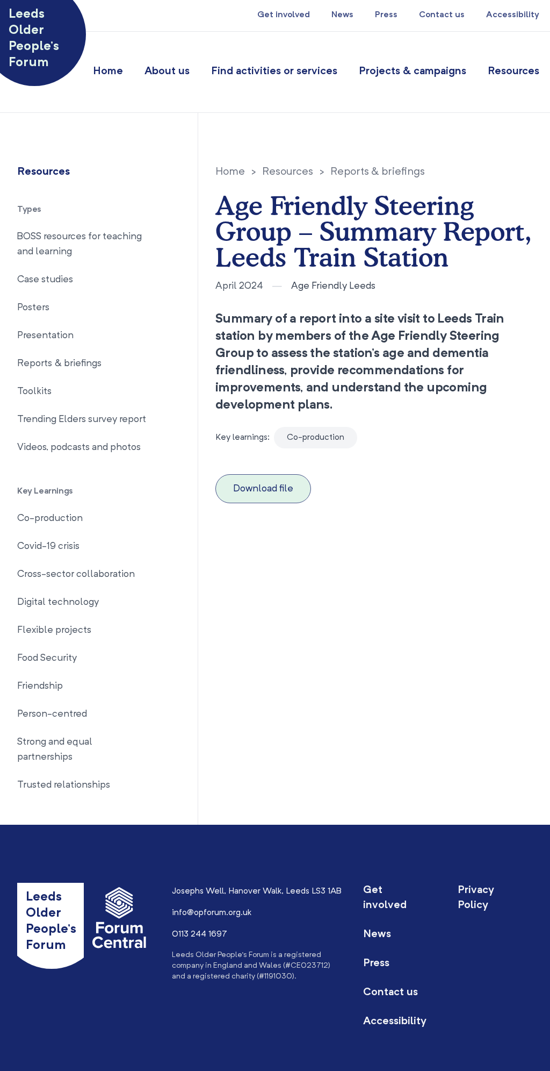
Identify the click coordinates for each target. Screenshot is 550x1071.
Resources (513, 71)
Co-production (315, 437)
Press (386, 15)
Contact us (442, 15)
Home (108, 71)
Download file (263, 489)
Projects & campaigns (412, 71)
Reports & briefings (377, 172)
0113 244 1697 (199, 934)
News (342, 15)
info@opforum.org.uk (211, 913)
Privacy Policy (476, 898)
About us (167, 71)
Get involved (283, 15)
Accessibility (512, 15)
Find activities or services (274, 71)
